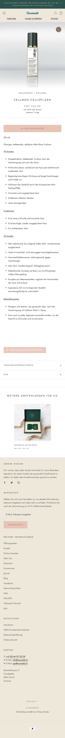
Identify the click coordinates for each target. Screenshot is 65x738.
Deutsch (31, 701)
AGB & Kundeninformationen (16, 629)
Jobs (5, 608)
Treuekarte (8, 583)
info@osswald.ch (20, 659)
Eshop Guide (43, 711)
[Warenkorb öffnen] (61, 13)
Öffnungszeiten (10, 543)
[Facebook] (5, 482)
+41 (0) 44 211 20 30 (15, 656)
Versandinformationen (18, 365)
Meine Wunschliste (12, 588)
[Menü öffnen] (4, 13)
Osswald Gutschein (25, 445)
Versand (38, 109)
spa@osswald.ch (20, 663)
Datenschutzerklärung (13, 634)
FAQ (6, 374)
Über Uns (8, 558)
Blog (6, 578)
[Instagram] (19, 482)
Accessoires (9, 568)
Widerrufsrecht (10, 639)
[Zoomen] (58, 29)
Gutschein (8, 563)
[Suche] (55, 13)
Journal (7, 573)
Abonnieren (15, 524)
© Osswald (32, 708)
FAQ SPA (8, 598)
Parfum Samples (11, 553)
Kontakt (7, 548)
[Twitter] (12, 482)
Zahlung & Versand (12, 603)
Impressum (8, 624)
